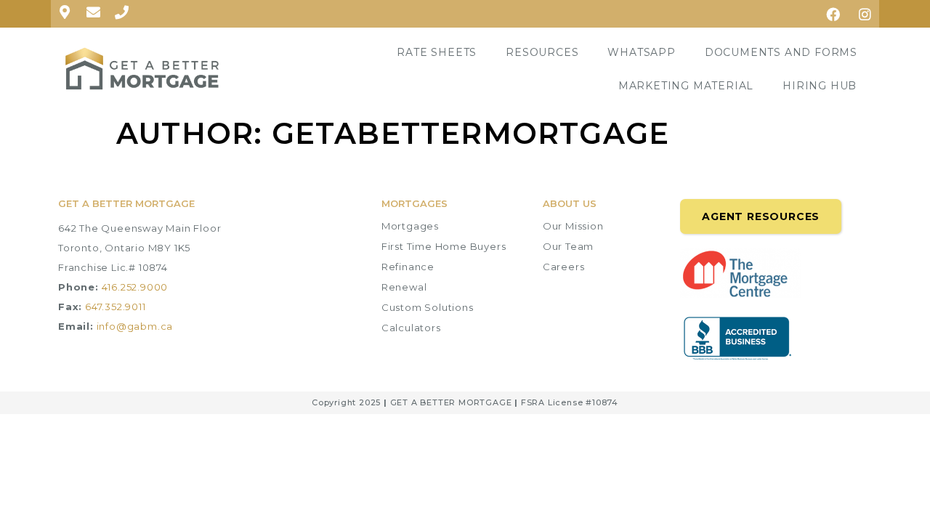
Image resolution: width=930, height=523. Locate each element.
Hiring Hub (820, 85)
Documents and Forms (781, 52)
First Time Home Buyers (443, 246)
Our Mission (573, 226)
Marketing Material (685, 85)
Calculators (411, 327)
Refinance (407, 266)
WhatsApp (641, 52)
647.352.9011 (115, 306)
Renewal (404, 287)
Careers (564, 266)
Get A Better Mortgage (126, 203)
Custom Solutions (427, 307)
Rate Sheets (437, 52)
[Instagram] (865, 14)
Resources (542, 52)
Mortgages (410, 226)
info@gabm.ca (135, 326)
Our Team (568, 246)
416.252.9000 (135, 287)
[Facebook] (833, 14)
